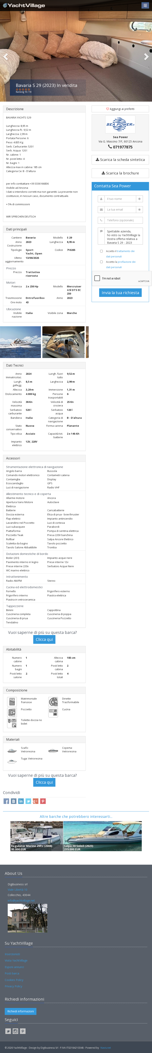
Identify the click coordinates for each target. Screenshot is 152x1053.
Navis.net (106, 1047)
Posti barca (12, 973)
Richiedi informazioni (20, 1011)
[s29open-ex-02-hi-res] (21, 342)
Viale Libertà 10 (17, 889)
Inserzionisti (12, 954)
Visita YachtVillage (16, 960)
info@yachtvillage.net (21, 900)
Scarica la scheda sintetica (122, 159)
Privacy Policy (13, 986)
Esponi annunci (14, 967)
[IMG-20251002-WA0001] (64, 342)
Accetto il (120, 253)
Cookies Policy (14, 980)
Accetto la (121, 264)
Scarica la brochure (122, 173)
